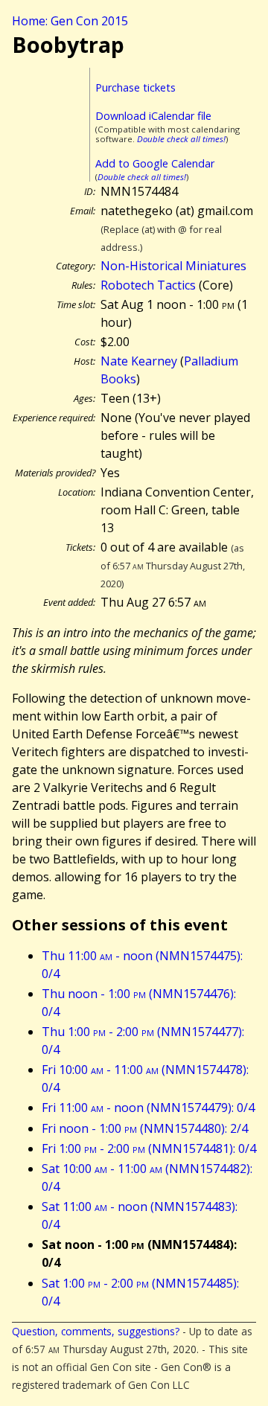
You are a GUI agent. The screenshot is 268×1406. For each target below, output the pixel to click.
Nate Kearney (138, 361)
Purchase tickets (135, 87)
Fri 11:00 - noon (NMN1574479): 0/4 (148, 1107)
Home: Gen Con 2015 (70, 21)
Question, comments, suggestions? (95, 1331)
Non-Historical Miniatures (173, 266)
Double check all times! (181, 138)
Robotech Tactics (148, 285)
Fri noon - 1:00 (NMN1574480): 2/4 (145, 1128)
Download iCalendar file (153, 116)
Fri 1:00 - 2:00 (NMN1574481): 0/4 (149, 1148)
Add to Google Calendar (154, 163)
